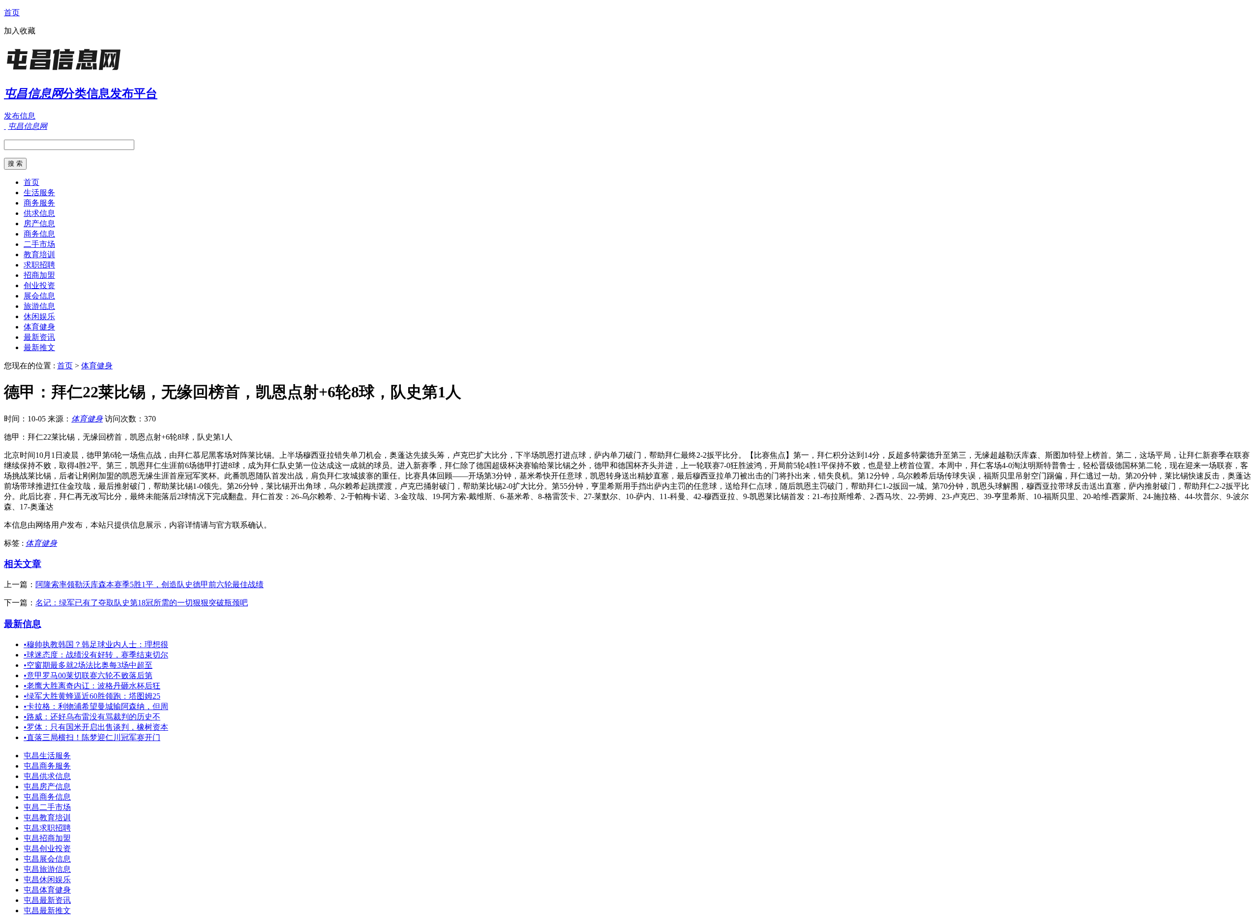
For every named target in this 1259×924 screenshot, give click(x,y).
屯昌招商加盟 (47, 838)
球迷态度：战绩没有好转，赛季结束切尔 (96, 655)
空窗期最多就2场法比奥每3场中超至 (88, 665)
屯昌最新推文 (47, 910)
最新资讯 (39, 337)
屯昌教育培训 (47, 817)
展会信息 (39, 296)
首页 (12, 12)
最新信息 (22, 624)
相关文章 (22, 564)
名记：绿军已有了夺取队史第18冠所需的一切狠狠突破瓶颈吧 (141, 602)
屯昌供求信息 (47, 776)
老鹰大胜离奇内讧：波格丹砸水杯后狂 (92, 686)
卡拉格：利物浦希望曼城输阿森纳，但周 (96, 706)
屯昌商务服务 (47, 766)
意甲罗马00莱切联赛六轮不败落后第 (88, 675)
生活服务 (39, 192)
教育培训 (39, 254)
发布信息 (19, 116)
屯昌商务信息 (47, 797)
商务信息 (39, 234)
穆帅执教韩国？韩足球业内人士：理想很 (96, 644)
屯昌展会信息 (47, 859)
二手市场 (39, 244)
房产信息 (39, 223)
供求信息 (39, 213)
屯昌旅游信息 (47, 869)
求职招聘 (39, 265)
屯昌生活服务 (47, 755)
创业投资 (39, 285)
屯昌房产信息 (47, 786)
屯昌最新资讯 (47, 900)
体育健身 (39, 327)
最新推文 (39, 347)
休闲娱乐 (39, 316)
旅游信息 (39, 306)
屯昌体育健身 (47, 890)
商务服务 (39, 203)
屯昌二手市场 (47, 807)
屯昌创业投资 (47, 848)
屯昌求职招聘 (47, 828)
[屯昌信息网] (65, 71)
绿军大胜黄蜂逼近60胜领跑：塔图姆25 (92, 696)
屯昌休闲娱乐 (47, 879)
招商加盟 (39, 275)
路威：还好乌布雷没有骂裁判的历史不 (92, 717)
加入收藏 (19, 31)
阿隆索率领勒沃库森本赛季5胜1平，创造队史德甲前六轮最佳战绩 (149, 584)
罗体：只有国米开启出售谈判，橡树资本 (96, 727)
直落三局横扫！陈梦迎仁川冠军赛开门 (92, 737)
